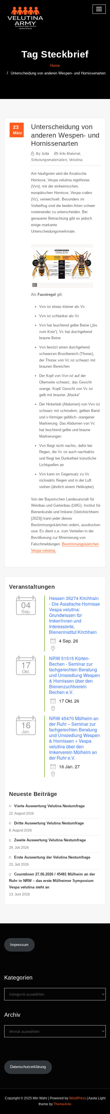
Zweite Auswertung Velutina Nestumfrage (50, 840)
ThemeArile (62, 1104)
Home (55, 65)
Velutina (76, 160)
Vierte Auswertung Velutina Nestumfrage (49, 806)
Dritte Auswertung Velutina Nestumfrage (49, 823)
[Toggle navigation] (99, 9)
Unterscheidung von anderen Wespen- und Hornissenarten (58, 73)
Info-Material (70, 154)
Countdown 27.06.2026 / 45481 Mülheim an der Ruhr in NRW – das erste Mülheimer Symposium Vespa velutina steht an (52, 880)
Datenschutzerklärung (28, 1067)
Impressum (19, 945)
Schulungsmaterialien (49, 160)
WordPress (77, 1098)
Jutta (42, 154)
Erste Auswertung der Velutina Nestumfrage (52, 857)
